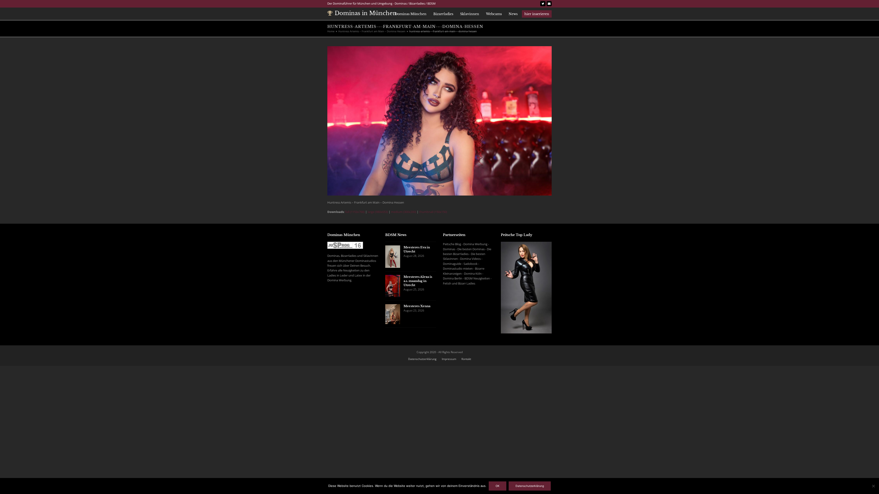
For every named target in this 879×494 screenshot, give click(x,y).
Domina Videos (470, 259)
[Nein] (873, 486)
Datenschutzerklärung (422, 359)
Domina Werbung (475, 244)
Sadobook (470, 264)
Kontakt (466, 359)
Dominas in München (366, 13)
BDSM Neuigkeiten (477, 278)
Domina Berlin (452, 278)
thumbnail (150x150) (433, 212)
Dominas (449, 249)
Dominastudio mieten (458, 268)
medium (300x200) (403, 212)
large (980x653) (378, 212)
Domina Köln (473, 273)
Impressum (449, 359)
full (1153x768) (355, 212)
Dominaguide (452, 264)
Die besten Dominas (471, 249)
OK (497, 486)
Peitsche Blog (452, 244)
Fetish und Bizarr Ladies (459, 283)
